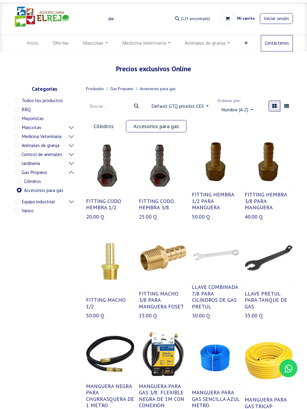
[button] (237, 109)
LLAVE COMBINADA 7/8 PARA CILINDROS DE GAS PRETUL (215, 297)
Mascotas (31, 127)
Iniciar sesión (276, 18)
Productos (95, 88)
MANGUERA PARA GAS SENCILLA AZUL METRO (216, 399)
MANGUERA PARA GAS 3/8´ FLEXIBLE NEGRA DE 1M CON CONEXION (161, 396)
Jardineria (31, 163)
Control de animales (42, 154)
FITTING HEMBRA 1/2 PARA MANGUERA (213, 201)
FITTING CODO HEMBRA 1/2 (103, 204)
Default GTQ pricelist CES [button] (178, 106)
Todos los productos (42, 100)
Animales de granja (40, 145)
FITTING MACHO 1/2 (106, 303)
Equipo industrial (38, 202)
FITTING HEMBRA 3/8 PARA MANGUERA (266, 201)
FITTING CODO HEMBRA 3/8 (156, 204)
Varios (28, 210)
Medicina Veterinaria (41, 136)
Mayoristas (33, 118)
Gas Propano (34, 172)
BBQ (26, 109)
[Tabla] (274, 106)
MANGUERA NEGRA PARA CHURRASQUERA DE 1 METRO (110, 396)
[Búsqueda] (136, 106)
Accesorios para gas (43, 190)
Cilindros (32, 181)
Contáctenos (277, 43)
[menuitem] (33, 43)
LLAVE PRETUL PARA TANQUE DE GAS (266, 300)
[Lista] (286, 106)
